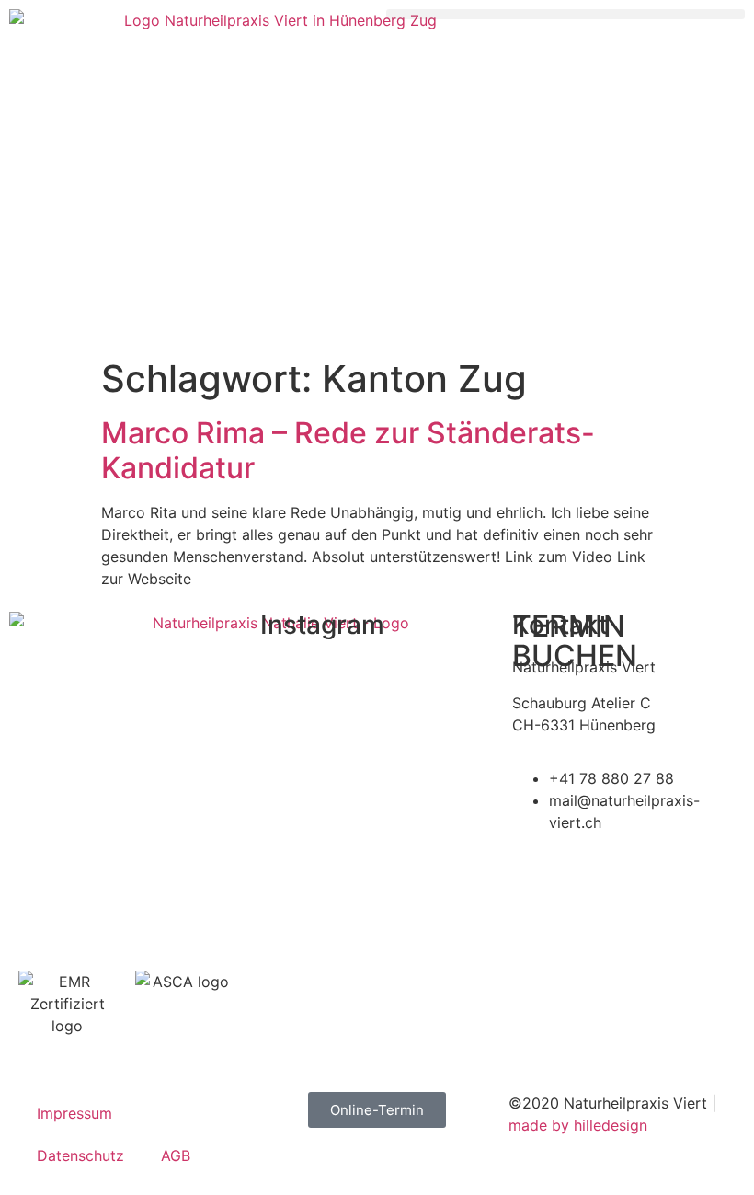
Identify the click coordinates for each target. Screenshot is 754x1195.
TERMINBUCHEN (574, 640)
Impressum (74, 1113)
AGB (175, 1155)
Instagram (322, 624)
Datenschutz (80, 1155)
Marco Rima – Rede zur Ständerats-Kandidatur (348, 450)
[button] (565, 14)
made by (577, 1125)
